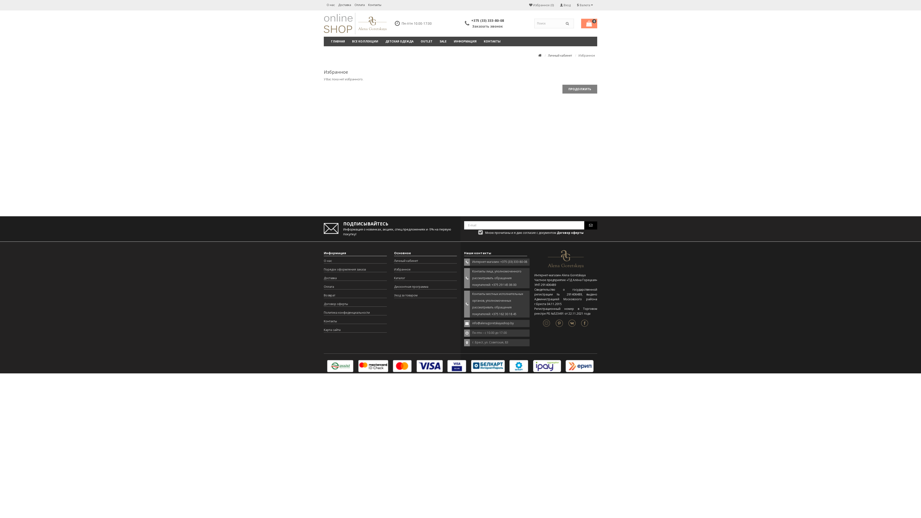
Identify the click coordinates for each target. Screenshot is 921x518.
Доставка (344, 5)
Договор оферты (336, 304)
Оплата (359, 5)
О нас (331, 5)
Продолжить (579, 89)
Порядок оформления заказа (345, 269)
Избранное (402, 269)
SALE (443, 41)
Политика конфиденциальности (347, 313)
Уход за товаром (406, 295)
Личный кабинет (560, 55)
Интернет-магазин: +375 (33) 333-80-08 (499, 262)
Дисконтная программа (411, 287)
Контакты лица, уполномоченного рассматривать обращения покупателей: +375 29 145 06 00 (496, 278)
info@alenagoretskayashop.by (493, 323)
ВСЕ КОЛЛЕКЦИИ (365, 41)
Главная (338, 41)
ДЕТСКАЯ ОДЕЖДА (399, 41)
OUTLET (426, 41)
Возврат (329, 295)
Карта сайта (332, 330)
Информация (465, 41)
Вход (567, 5)
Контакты (374, 5)
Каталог (399, 278)
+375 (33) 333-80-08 (487, 20)
